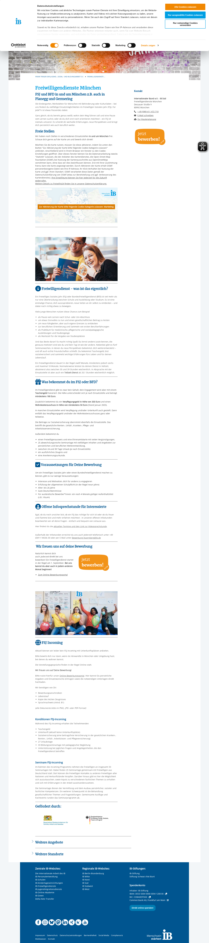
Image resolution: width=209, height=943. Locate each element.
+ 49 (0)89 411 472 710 (148, 111)
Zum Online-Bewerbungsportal (53, 574)
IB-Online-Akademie (44, 892)
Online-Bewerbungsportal (72, 675)
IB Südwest (87, 886)
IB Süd (85, 883)
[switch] (82, 45)
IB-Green (39, 895)
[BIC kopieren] (150, 897)
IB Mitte (86, 876)
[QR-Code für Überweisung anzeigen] (168, 900)
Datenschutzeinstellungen (71, 935)
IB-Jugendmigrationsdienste (48, 889)
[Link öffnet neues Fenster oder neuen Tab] (94, 562)
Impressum (40, 935)
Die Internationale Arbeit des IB (50, 873)
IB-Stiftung (135, 873)
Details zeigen (148, 45)
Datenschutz (52, 935)
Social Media (104, 935)
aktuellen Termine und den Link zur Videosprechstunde (80, 526)
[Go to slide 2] (106, 72)
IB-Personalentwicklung (46, 876)
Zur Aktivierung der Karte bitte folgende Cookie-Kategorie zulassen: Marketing (76, 206)
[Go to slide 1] (103, 72)
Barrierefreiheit (90, 935)
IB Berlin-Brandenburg (93, 873)
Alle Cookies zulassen (185, 7)
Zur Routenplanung (146, 119)
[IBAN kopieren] (166, 894)
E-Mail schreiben (145, 115)
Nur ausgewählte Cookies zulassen (185, 15)
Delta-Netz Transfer (44, 898)
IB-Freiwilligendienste (45, 886)
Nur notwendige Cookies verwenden (185, 24)
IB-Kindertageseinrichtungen (49, 883)
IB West (85, 889)
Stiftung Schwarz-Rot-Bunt (142, 876)
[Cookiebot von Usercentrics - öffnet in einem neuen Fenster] (18, 45)
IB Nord (86, 879)
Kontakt (51, 939)
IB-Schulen (40, 879)
